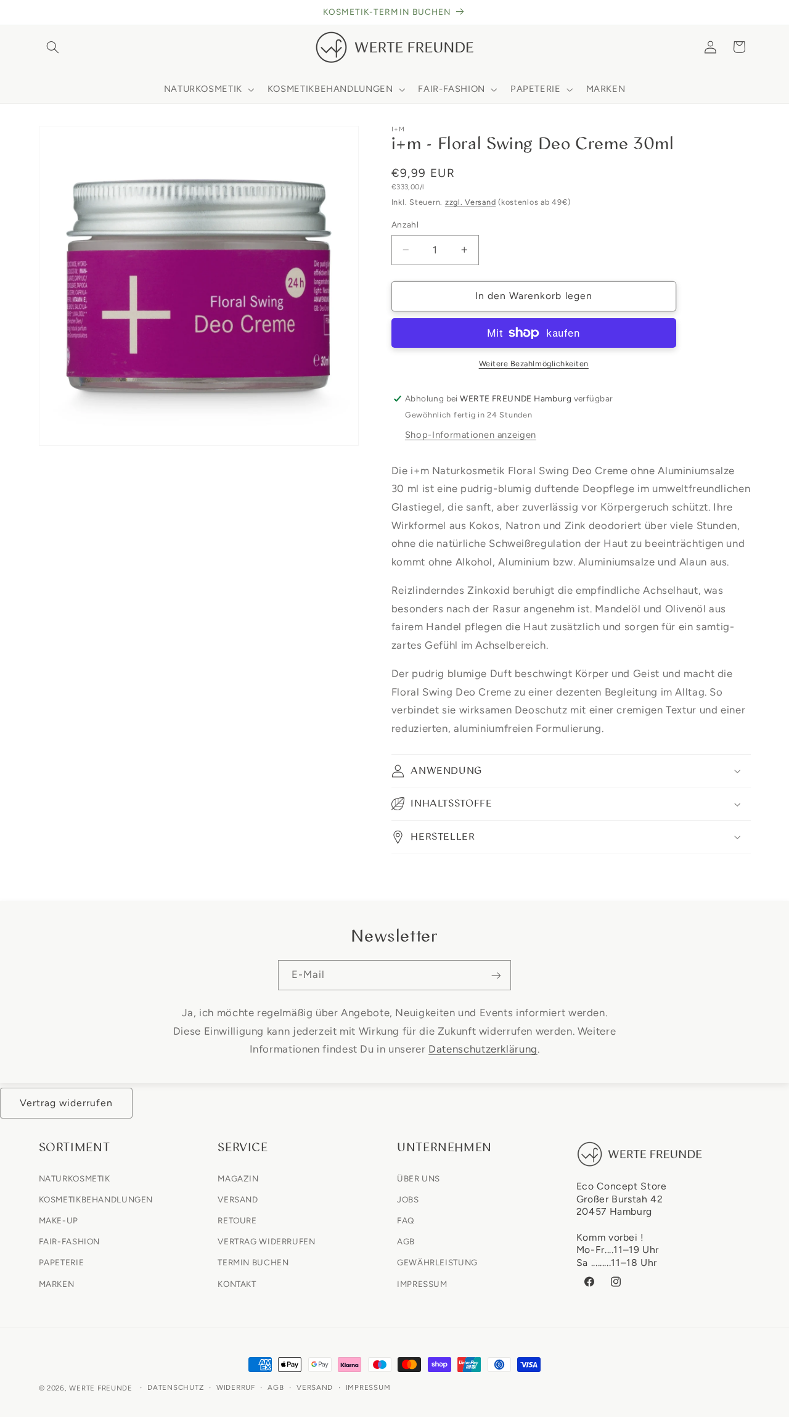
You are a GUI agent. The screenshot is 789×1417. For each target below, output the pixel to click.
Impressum (368, 1388)
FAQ (405, 1220)
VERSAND (238, 1199)
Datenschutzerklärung (483, 1049)
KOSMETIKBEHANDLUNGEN (96, 1199)
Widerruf (235, 1388)
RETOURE (237, 1220)
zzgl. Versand (470, 202)
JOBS (408, 1199)
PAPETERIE (61, 1262)
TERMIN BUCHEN (253, 1262)
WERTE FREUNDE (101, 1388)
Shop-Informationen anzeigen (470, 434)
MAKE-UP (58, 1220)
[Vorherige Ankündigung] (42, 12)
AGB (406, 1241)
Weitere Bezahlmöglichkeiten (534, 363)
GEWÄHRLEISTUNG (437, 1262)
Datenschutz (175, 1388)
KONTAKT (237, 1283)
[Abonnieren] (496, 975)
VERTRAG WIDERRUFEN (266, 1241)
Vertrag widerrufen (66, 1103)
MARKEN (57, 1283)
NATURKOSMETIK (74, 1178)
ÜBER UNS (418, 1178)
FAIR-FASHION (69, 1241)
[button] (53, 47)
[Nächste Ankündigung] (746, 12)
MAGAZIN (238, 1178)
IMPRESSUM (422, 1283)
